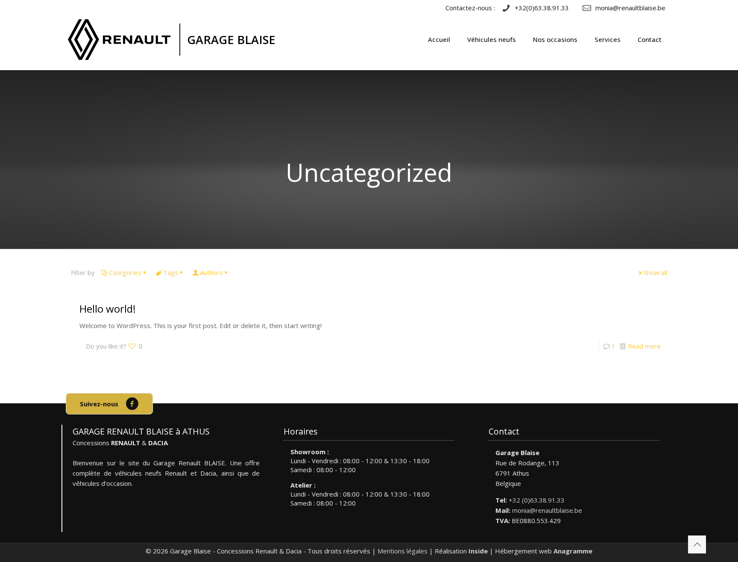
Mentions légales (403, 551)
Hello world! (107, 309)
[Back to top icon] (697, 544)
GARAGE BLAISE (231, 39)
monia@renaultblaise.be (547, 510)
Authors (211, 272)
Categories (125, 272)
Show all (655, 272)
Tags (170, 272)
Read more (644, 346)
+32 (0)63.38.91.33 (537, 500)
